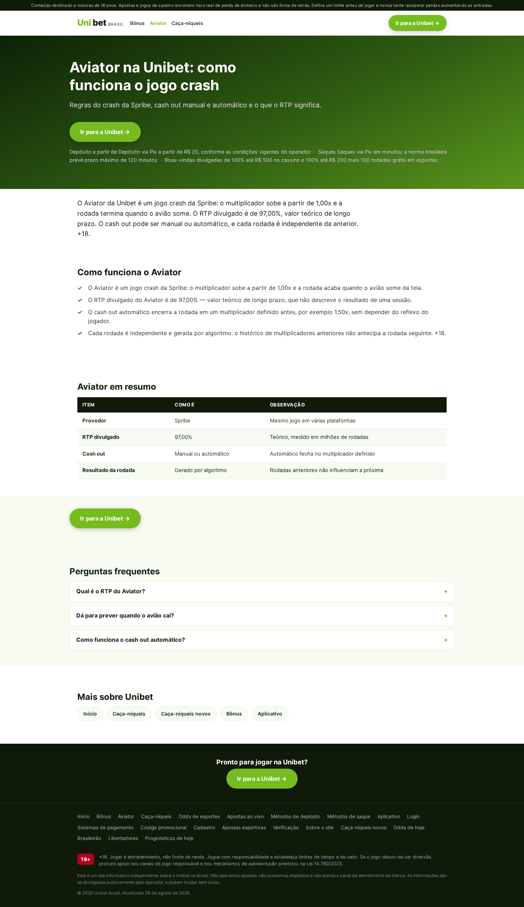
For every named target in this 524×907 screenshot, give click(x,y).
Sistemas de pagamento (105, 827)
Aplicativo (270, 714)
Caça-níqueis (187, 23)
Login (413, 816)
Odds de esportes (199, 816)
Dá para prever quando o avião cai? (125, 615)
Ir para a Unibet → (418, 23)
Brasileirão (89, 838)
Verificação (286, 827)
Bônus (137, 23)
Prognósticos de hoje (169, 838)
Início (90, 714)
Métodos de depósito (295, 816)
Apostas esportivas (244, 827)
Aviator (158, 23)
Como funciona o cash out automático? (130, 639)
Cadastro (204, 827)
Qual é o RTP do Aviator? (110, 591)
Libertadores (123, 838)
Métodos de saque (348, 816)
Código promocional (163, 827)
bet (100, 23)
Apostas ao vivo (245, 816)
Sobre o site (320, 827)
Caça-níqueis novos (186, 714)
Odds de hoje (409, 827)
